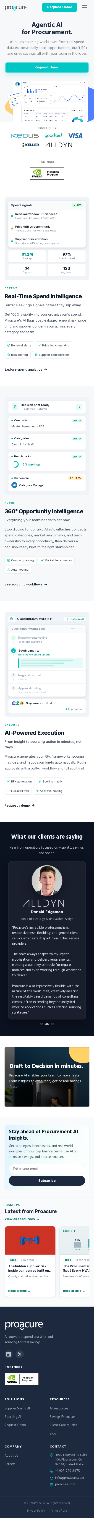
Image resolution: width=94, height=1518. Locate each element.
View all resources (22, 1219)
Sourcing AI (13, 1417)
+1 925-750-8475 (67, 1471)
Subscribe (47, 1181)
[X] (20, 1354)
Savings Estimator (62, 1417)
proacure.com (65, 1484)
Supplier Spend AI (17, 1409)
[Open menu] (84, 7)
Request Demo (59, 7)
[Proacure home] (15, 7)
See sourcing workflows (23, 584)
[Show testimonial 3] (52, 1024)
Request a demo (17, 805)
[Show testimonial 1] (41, 1024)
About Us (11, 1456)
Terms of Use (58, 1511)
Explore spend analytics (23, 369)
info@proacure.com (69, 1478)
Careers (10, 1464)
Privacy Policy (36, 1511)
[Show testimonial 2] (47, 1024)
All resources (59, 1409)
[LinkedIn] (9, 1354)
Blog (53, 1434)
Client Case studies (63, 1425)
